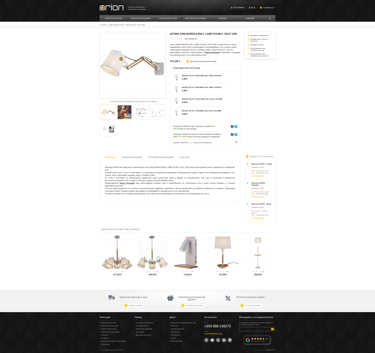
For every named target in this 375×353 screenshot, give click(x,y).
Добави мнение (257, 45)
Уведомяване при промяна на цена (257, 49)
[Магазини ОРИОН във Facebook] (206, 340)
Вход (253, 7)
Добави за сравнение (259, 35)
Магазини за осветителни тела (183, 323)
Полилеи (104, 335)
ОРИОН (103, 25)
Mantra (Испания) (212, 52)
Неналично (192, 39)
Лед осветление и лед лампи (113, 341)
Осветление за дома (109, 326)
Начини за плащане (144, 329)
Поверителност (142, 326)
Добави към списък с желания (259, 40)
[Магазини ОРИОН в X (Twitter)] (218, 340)
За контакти (175, 335)
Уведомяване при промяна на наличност (259, 55)
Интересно (175, 332)
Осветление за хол (109, 329)
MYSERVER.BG (270, 350)
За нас (173, 338)
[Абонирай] (273, 329)
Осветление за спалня (110, 332)
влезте (191, 142)
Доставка (140, 332)
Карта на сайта (177, 341)
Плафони (105, 338)
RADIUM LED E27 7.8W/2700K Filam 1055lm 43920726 (202, 76)
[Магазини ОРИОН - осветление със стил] (111, 7)
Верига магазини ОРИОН (114, 350)
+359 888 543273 (217, 326)
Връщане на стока (143, 335)
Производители (177, 329)
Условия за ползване (145, 323)
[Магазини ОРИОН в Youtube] (212, 340)
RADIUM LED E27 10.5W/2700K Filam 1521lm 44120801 (202, 99)
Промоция (105, 344)
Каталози (174, 326)
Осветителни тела (108, 323)
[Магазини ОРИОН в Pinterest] (230, 340)
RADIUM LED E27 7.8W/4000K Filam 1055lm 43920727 (202, 87)
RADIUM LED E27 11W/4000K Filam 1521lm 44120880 (201, 111)
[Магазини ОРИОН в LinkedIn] (224, 340)
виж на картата (258, 176)
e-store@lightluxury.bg (213, 334)
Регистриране (238, 7)
